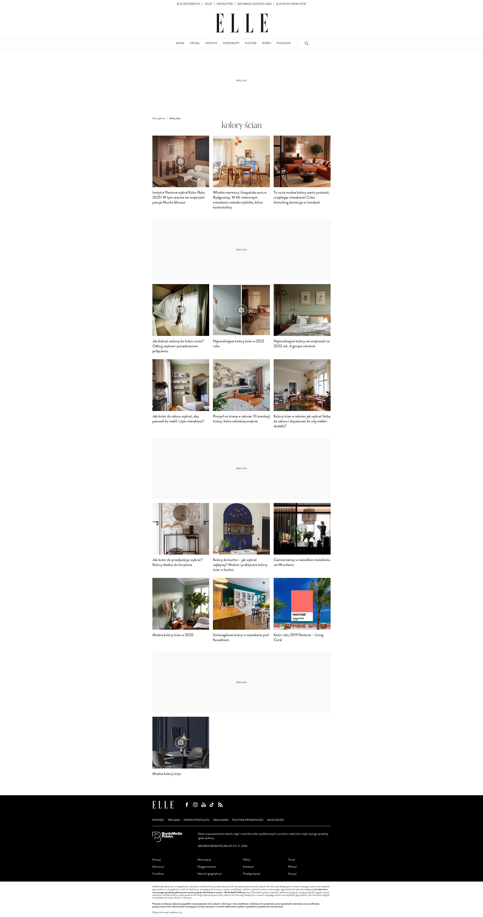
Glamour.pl (158, 866)
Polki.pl (246, 859)
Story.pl (292, 873)
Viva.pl (291, 859)
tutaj (180, 912)
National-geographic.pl (209, 873)
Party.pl (156, 859)
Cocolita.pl (158, 873)
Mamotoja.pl (204, 859)
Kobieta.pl (248, 866)
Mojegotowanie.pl (207, 866)
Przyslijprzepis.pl (251, 873)
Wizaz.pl (292, 866)
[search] (306, 43)
